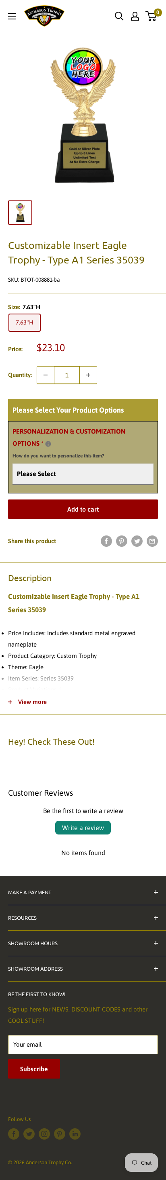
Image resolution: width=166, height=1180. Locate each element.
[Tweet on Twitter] (137, 541)
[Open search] (119, 16)
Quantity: (20, 374)
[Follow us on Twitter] (29, 1134)
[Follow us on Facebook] (13, 1134)
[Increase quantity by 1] (88, 375)
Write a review (83, 827)
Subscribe (34, 1069)
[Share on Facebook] (106, 541)
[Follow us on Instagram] (44, 1134)
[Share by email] (152, 541)
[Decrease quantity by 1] (45, 375)
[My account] (135, 16)
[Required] (48, 444)
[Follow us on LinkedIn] (75, 1134)
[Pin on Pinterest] (121, 541)
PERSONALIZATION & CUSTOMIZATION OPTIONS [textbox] (69, 443)
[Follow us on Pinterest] (59, 1134)
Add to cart (83, 509)
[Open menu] (12, 16)
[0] (151, 16)
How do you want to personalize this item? (58, 456)
